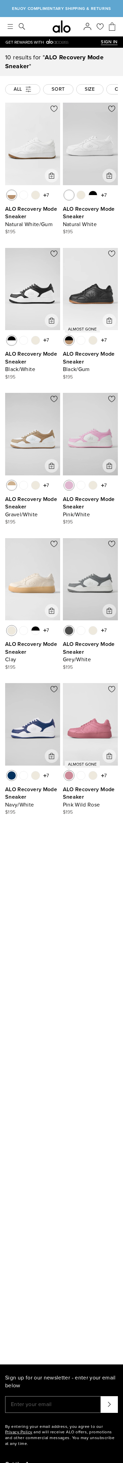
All (18, 89)
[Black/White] (92, 195)
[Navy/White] (11, 775)
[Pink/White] (69, 485)
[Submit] (109, 1404)
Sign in (109, 42)
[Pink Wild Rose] (69, 775)
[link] (53, 42)
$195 (10, 232)
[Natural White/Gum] (11, 195)
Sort (58, 89)
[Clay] (35, 195)
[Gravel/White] (11, 485)
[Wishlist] (100, 26)
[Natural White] (23, 195)
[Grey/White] (69, 630)
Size (90, 89)
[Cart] (112, 27)
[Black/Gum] (69, 340)
